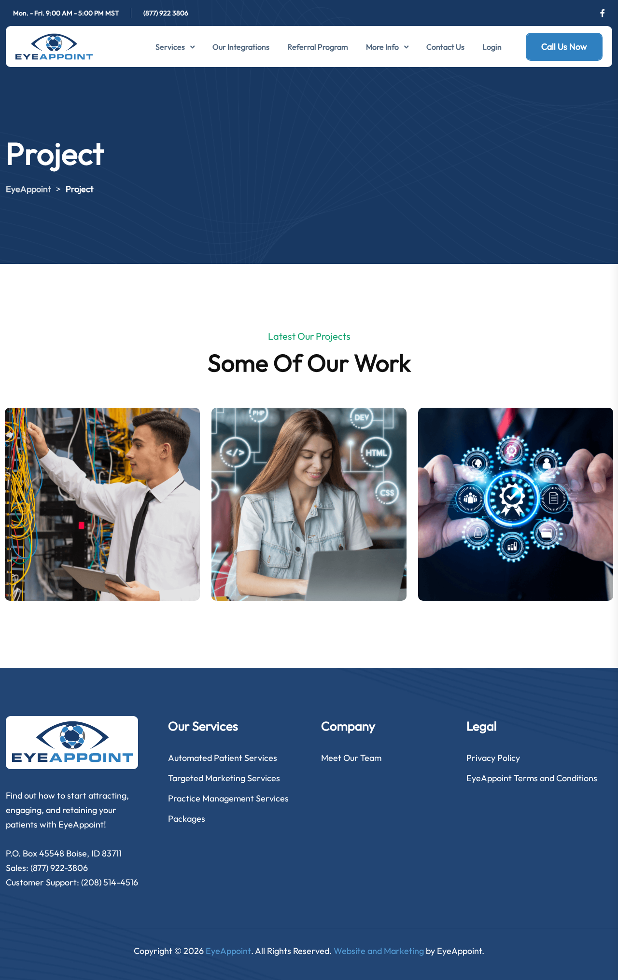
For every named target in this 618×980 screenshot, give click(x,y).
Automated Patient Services (222, 757)
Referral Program (317, 47)
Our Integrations (240, 47)
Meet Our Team (351, 757)
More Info (382, 47)
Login (492, 47)
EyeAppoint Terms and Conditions (531, 778)
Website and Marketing (379, 950)
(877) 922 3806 (165, 13)
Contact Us (445, 47)
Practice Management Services (228, 798)
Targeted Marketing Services (224, 778)
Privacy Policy (493, 757)
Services (170, 47)
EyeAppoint (228, 950)
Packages (186, 818)
